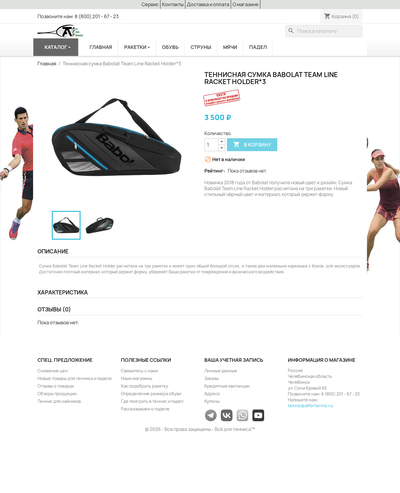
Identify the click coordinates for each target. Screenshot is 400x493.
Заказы (211, 378)
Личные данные (220, 370)
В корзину (252, 144)
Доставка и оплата (208, 4)
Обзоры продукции (56, 393)
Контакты (173, 4)
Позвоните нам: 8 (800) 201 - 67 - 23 (78, 16)
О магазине (246, 4)
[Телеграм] (211, 415)
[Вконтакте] (227, 415)
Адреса (212, 393)
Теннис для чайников (59, 401)
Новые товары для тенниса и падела (74, 378)
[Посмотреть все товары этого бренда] (222, 98)
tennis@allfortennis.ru (310, 405)
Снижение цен (52, 370)
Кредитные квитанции (226, 386)
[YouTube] (258, 415)
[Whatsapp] (242, 415)
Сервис (150, 4)
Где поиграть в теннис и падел (152, 401)
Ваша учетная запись (233, 360)
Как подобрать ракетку (144, 386)
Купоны (212, 401)
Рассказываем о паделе (145, 409)
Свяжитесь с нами (139, 370)
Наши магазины (136, 378)
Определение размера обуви (151, 393)
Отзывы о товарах (55, 386)
